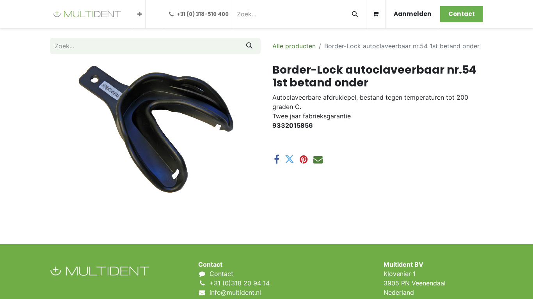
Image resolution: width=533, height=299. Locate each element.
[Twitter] (289, 159)
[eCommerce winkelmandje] (375, 14)
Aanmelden (413, 14)
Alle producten (294, 46)
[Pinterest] (304, 159)
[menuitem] (139, 14)
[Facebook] (276, 159)
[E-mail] (318, 159)
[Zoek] (355, 14)
